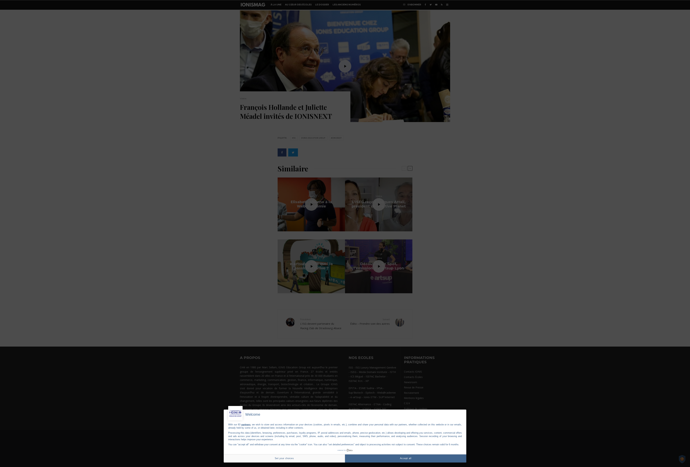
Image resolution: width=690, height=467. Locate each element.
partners (245, 424)
